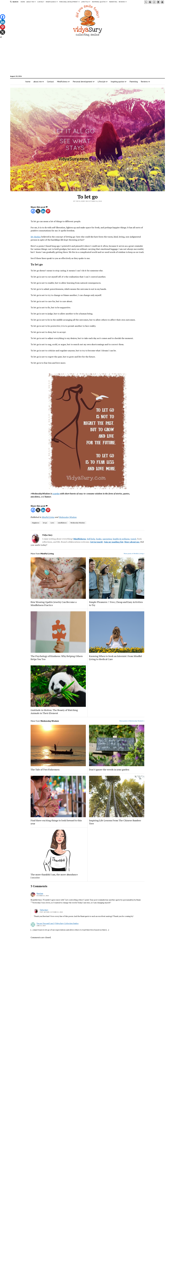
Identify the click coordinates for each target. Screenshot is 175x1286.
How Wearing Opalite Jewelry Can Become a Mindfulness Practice (53, 603)
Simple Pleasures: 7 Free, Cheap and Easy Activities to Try (116, 603)
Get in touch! (96, 541)
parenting (107, 538)
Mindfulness (51, 2)
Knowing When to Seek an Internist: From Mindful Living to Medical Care (115, 658)
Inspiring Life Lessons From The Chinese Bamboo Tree (115, 822)
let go (45, 523)
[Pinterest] (48, 211)
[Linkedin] (43, 211)
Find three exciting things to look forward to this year (56, 822)
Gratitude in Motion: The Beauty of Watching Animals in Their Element (54, 711)
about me (30, 2)
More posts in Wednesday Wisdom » (131, 721)
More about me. (132, 541)
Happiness (35, 523)
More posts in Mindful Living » (134, 553)
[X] (38, 211)
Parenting (113, 2)
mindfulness (62, 523)
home (23, 2)
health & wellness (121, 538)
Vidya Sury (44, 910)
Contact (40, 2)
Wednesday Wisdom (68, 517)
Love (52, 523)
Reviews (122, 2)
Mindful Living (48, 517)
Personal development (68, 2)
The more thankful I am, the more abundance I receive (54, 876)
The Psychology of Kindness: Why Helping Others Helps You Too (57, 658)
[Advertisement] (87, 57)
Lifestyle (85, 2)
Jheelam (40, 893)
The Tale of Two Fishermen (45, 769)
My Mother (36, 236)
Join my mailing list (113, 541)
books (98, 538)
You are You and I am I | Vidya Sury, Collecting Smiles (58, 923)
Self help (91, 538)
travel (133, 538)
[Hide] (1, 37)
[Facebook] (33, 211)
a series (56, 493)
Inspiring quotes (99, 2)
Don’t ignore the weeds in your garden (109, 769)
